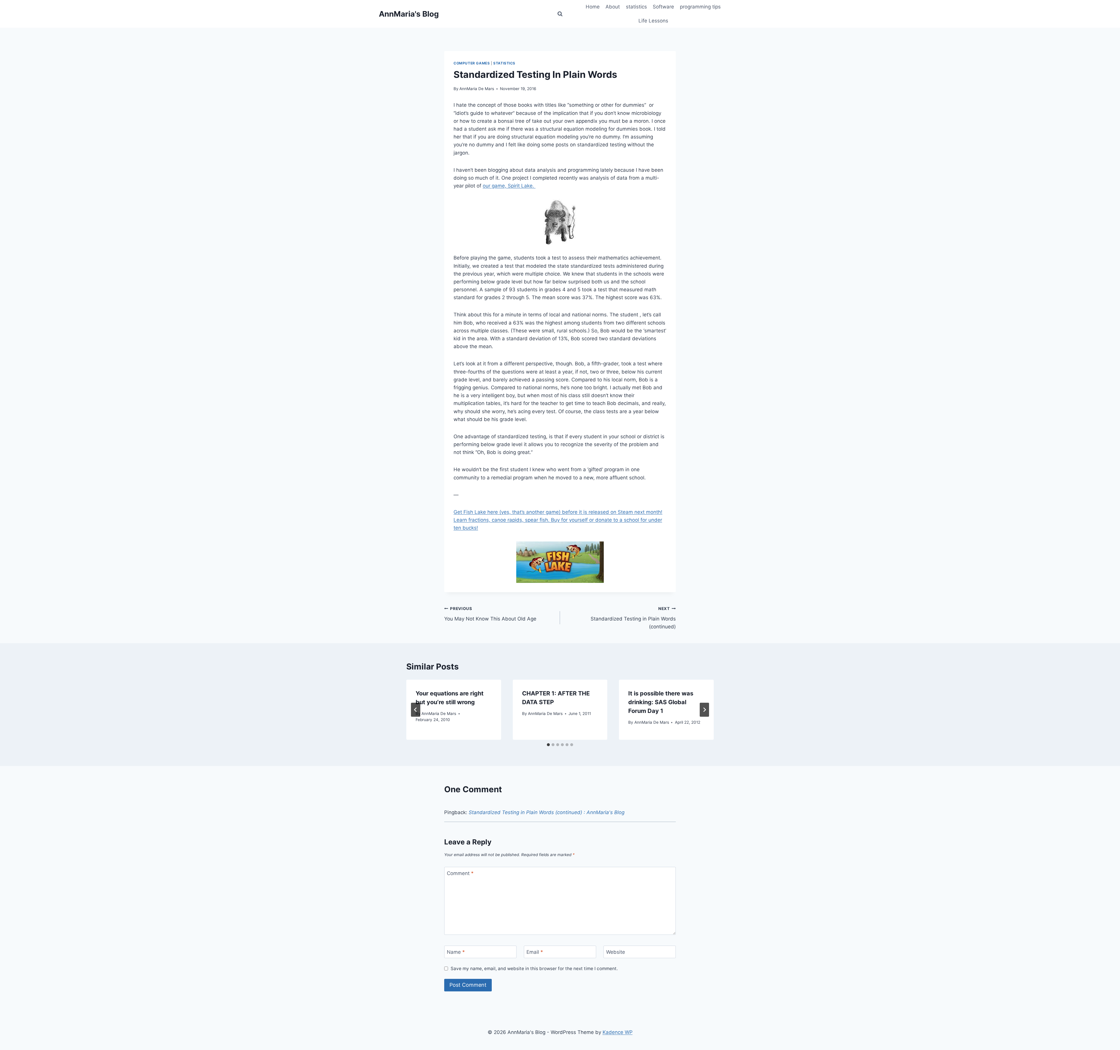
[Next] (704, 710)
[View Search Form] (560, 14)
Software (663, 7)
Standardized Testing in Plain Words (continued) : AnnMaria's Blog (546, 812)
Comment (460, 873)
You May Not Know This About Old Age (490, 614)
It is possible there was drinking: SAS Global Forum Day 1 (660, 702)
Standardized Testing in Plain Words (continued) (633, 618)
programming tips (700, 7)
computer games (472, 63)
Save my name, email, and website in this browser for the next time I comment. (534, 968)
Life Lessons (653, 21)
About (613, 7)
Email (534, 952)
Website (615, 952)
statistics (636, 7)
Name (456, 952)
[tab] (548, 744)
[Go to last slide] (415, 710)
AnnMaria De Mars (476, 88)
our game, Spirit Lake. (509, 186)
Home (593, 7)
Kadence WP (618, 1032)
